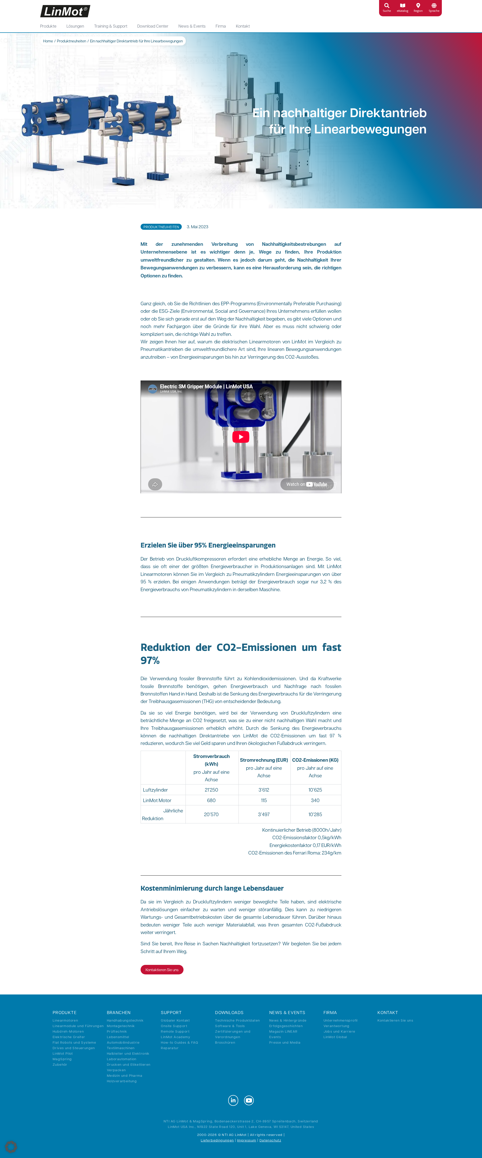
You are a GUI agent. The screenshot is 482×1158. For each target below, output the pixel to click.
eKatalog (402, 11)
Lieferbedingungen (217, 1140)
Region (418, 11)
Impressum (246, 1140)
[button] (11, 1147)
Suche (387, 11)
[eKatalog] (402, 5)
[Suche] (386, 5)
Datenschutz (270, 1140)
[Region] (418, 5)
